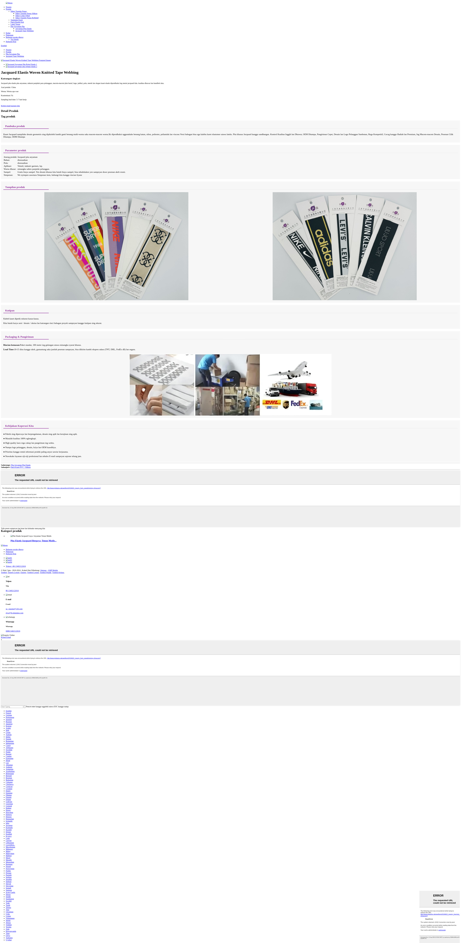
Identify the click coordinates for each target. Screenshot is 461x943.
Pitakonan (9, 35)
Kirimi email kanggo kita (10, 106)
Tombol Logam (33, 572)
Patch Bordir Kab (17, 22)
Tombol (4, 572)
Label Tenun (15, 24)
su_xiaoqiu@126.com (14, 609)
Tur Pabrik (15, 39)
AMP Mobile (53, 570)
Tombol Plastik (45, 572)
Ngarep (8, 7)
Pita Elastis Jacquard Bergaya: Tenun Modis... (34, 540)
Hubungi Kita (11, 42)
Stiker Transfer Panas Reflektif (27, 18)
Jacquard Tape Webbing (24, 31)
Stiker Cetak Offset (22, 16)
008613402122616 (13, 631)
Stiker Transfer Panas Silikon (26, 13)
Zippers (23, 572)
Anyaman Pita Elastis (23, 29)
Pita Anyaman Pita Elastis (20, 465)
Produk (8, 9)
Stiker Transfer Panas (19, 11)
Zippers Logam (13, 572)
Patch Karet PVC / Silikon (21, 467)
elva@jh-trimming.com (14, 613)
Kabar (8, 33)
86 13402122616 (12, 591)
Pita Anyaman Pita (18, 26)
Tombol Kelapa (58, 572)
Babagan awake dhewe (14, 37)
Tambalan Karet (17, 20)
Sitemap (43, 570)
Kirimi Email (6, 637)
